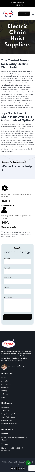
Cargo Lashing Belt (8, 414)
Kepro (21, 462)
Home (5, 51)
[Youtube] (23, 468)
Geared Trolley (6, 420)
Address (6, 287)
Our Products (6, 384)
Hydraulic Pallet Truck (9, 423)
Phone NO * (7, 278)
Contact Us (24, 13)
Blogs (3, 397)
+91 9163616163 (18, 5)
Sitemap (4, 391)
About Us (4, 381)
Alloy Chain (5, 411)
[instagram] (16, 468)
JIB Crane (5, 407)
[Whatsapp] (18, 468)
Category (4, 394)
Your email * (7, 268)
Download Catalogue (17, 366)
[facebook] (11, 468)
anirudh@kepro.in (18, 2)
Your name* (7, 258)
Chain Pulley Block (8, 417)
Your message (8, 297)
